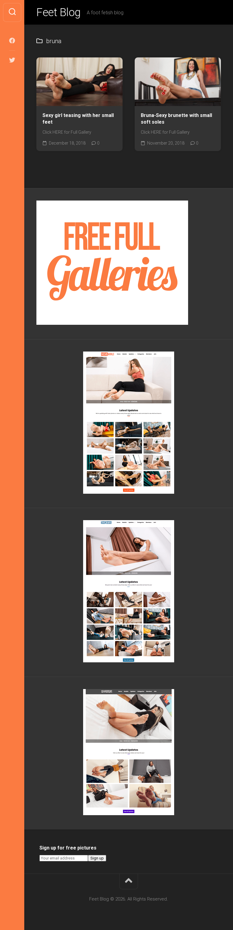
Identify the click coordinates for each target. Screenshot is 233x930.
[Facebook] (12, 40)
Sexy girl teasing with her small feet (78, 118)
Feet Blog (58, 12)
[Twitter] (12, 60)
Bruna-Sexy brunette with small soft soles (176, 118)
